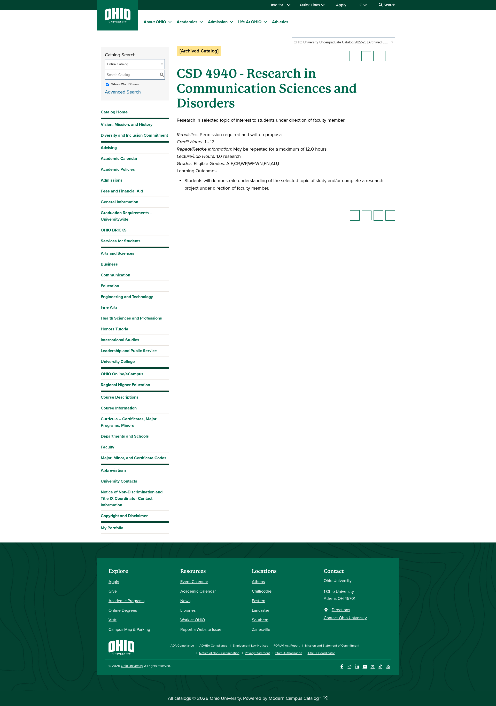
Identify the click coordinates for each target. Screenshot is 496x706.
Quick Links (310, 4)
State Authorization (288, 653)
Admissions (111, 180)
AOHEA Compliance (213, 645)
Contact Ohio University (345, 617)
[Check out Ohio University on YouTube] (365, 666)
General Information (119, 202)
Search (389, 4)
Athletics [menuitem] (280, 22)
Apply (341, 4)
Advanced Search (123, 92)
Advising (109, 148)
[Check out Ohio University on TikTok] (380, 666)
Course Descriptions (119, 397)
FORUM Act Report (287, 645)
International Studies (120, 340)
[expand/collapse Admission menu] (231, 22)
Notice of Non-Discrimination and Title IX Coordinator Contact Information (131, 498)
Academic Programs (126, 600)
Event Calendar (194, 581)
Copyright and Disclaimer (124, 516)
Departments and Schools (125, 436)
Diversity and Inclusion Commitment (134, 135)
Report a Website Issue (200, 629)
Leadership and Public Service (129, 351)
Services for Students (121, 241)
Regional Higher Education (125, 385)
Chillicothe (262, 591)
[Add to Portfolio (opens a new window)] (354, 56)
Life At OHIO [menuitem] (249, 22)
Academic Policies (118, 169)
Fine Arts (109, 307)
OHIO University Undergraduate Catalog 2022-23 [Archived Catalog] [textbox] (342, 42)
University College (118, 361)
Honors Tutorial (115, 329)
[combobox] (343, 42)
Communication (115, 275)
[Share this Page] (366, 56)
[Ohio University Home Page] (121, 647)
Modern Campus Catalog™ (295, 698)
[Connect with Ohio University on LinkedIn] (357, 666)
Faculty (107, 447)
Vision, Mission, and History (126, 124)
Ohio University (132, 665)
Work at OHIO (192, 620)
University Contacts (119, 481)
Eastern (258, 600)
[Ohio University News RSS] (388, 666)
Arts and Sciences (117, 253)
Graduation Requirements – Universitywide (126, 216)
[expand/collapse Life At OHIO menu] (265, 22)
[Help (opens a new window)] (390, 56)
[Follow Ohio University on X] (372, 666)
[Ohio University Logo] (117, 21)
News (185, 600)
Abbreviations (114, 470)
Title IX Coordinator (321, 653)
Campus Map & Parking (129, 629)
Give (363, 4)
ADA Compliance (182, 645)
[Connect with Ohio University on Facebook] (341, 666)
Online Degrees (123, 610)
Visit (113, 620)
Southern (260, 620)
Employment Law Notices (250, 645)
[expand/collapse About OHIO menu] (170, 22)
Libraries (188, 610)
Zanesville (261, 629)
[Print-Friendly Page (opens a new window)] (378, 56)
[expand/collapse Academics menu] (201, 22)
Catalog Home (114, 112)
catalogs (182, 698)
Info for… (279, 4)
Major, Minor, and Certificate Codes (133, 458)
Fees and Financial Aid (122, 191)
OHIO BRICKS (114, 230)
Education (110, 286)
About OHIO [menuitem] (155, 22)
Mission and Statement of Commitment (332, 645)
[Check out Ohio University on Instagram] (349, 666)
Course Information (119, 408)
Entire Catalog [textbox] (117, 64)
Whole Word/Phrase (125, 84)
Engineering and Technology (127, 297)
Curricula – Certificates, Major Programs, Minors (129, 422)
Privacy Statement (257, 653)
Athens (258, 581)
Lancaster (260, 610)
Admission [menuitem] (218, 22)
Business (109, 264)
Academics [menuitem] (187, 22)
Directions (341, 609)
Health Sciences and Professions (131, 318)
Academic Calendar (119, 158)
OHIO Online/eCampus (122, 374)
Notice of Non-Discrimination (219, 653)
